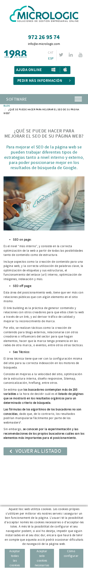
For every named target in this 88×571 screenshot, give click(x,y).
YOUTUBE (80, 54)
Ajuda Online (29, 69)
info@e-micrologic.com (44, 44)
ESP (51, 58)
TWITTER (61, 54)
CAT (51, 53)
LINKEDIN (70, 54)
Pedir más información (39, 80)
